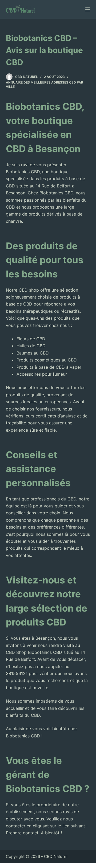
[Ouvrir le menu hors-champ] (87, 9)
